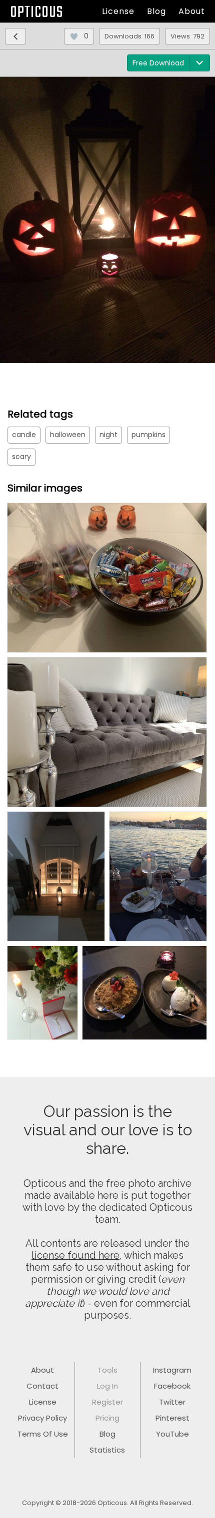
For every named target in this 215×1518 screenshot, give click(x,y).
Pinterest (173, 1418)
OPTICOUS (36, 12)
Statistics (107, 1450)
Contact (42, 1386)
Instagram (172, 1370)
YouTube (172, 1434)
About (191, 11)
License (118, 11)
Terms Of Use (43, 1434)
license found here (76, 1255)
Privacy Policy (42, 1418)
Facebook (172, 1386)
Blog (156, 11)
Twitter (172, 1402)
